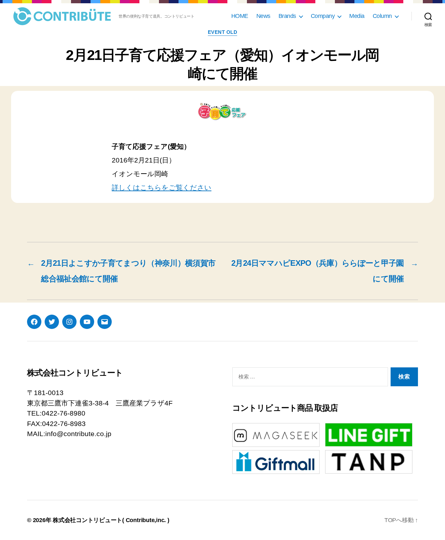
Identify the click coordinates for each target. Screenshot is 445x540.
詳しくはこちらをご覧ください (161, 187)
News (263, 16)
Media (357, 16)
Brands (287, 16)
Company (323, 16)
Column (382, 16)
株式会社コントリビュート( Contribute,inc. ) (111, 520)
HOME (239, 16)
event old (222, 32)
